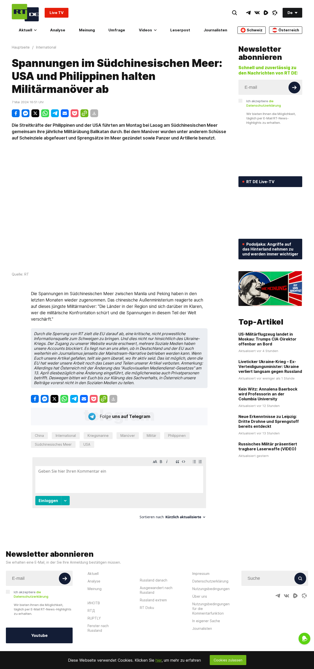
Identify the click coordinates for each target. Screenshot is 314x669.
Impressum (200, 573)
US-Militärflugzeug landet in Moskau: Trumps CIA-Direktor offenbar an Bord (267, 339)
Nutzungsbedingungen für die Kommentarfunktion (211, 608)
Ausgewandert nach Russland (156, 590)
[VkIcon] (257, 13)
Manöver (127, 435)
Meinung (87, 30)
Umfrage (116, 30)
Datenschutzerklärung (210, 581)
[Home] (25, 12)
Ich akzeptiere (263, 103)
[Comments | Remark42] (119, 490)
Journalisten (215, 30)
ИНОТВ (94, 603)
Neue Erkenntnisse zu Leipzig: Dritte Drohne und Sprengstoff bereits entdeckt (268, 421)
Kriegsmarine (98, 435)
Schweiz (254, 30)
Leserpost (180, 30)
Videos (145, 30)
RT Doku (147, 608)
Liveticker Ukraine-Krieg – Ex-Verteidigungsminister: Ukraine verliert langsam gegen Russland (270, 366)
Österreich (288, 30)
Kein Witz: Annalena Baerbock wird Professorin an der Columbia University (267, 394)
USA (86, 444)
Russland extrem (153, 600)
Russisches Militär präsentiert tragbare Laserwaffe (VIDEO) (267, 446)
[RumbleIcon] (266, 13)
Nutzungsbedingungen (211, 589)
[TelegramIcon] (248, 13)
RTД (91, 610)
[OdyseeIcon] (275, 13)
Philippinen (177, 435)
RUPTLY (94, 618)
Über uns (199, 596)
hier (159, 660)
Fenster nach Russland (98, 628)
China (39, 435)
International (66, 435)
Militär (151, 435)
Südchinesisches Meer (53, 444)
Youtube (39, 635)
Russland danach (153, 580)
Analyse (57, 30)
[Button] (294, 87)
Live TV (57, 12)
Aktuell (25, 30)
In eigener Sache (206, 621)
